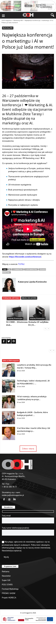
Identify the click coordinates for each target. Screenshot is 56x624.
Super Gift (6, 580)
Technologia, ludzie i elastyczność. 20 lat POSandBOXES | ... (33, 382)
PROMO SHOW (8, 593)
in (12, 497)
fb (2, 497)
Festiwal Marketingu (10, 589)
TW (7, 339)
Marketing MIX (18, 20)
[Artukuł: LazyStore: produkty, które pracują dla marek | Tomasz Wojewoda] (8, 376)
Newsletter (6, 551)
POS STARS (7, 585)
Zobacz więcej (28, 449)
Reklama (5, 571)
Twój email (6, 516)
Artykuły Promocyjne (15, 318)
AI (9, 269)
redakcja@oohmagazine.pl (13, 495)
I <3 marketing (18, 269)
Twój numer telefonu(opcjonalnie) (15, 528)
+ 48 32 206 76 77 (9, 487)
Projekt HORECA (9, 598)
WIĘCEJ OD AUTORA (29, 298)
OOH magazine (7, 20)
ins (7, 497)
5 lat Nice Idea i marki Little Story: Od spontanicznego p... (33, 429)
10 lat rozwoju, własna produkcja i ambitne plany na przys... (32, 398)
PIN (11, 339)
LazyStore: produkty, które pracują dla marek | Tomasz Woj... (34, 366)
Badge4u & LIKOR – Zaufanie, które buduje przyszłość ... (32, 413)
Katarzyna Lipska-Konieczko (32, 282)
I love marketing (31, 269)
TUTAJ (21, 264)
